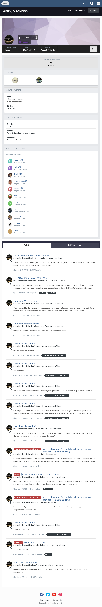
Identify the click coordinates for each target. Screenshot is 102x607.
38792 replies (37, 577)
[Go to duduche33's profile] (10, 189)
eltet (15, 209)
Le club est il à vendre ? (24, 343)
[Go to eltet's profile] (10, 210)
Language (44, 600)
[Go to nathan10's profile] (10, 168)
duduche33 (18, 188)
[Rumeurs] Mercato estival (26, 301)
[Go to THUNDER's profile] (10, 175)
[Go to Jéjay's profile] (10, 231)
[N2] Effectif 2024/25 (34, 542)
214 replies (35, 489)
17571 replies (34, 316)
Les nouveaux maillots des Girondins (31, 255)
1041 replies (34, 355)
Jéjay (16, 230)
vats (15, 195)
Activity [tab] (27, 245)
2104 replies (36, 270)
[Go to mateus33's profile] (15, 80)
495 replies (36, 466)
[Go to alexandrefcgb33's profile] (10, 182)
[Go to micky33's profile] (10, 203)
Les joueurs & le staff (56, 281)
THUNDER (18, 174)
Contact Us (57, 600)
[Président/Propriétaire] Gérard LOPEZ (40, 474)
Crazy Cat (17, 216)
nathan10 (17, 167)
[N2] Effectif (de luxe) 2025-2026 (30, 278)
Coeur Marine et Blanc (52, 258)
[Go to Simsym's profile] (10, 224)
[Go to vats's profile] (10, 196)
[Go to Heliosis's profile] (39, 80)
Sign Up (93, 10)
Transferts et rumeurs (54, 303)
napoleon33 (18, 160)
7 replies (32, 293)
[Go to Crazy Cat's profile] (10, 217)
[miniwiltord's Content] (93, 49)
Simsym (17, 223)
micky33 (17, 202)
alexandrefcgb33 (20, 181)
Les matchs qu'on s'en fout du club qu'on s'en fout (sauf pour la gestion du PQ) (67, 450)
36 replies (38, 554)
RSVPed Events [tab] (74, 245)
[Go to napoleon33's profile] (10, 161)
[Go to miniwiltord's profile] (9, 257)
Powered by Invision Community (51, 603)
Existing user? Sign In (75, 10)
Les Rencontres (49, 454)
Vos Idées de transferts (25, 562)
